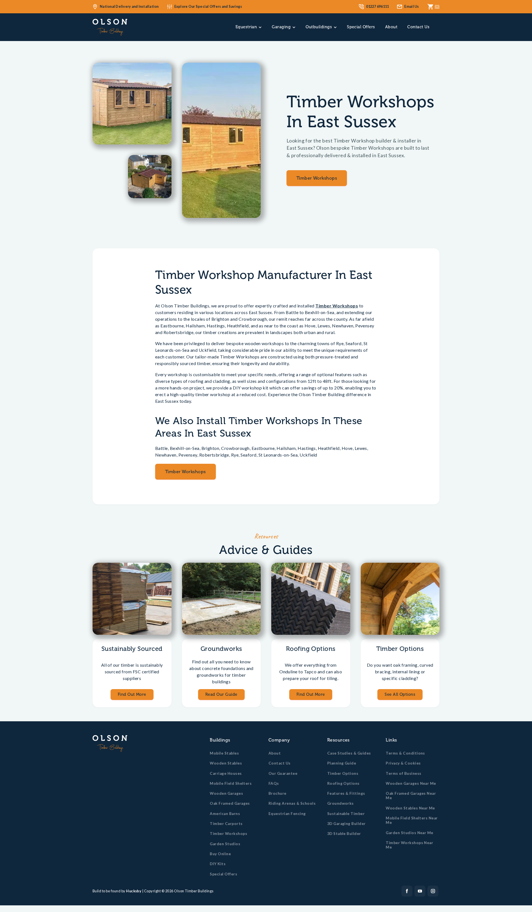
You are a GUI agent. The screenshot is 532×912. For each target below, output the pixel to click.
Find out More (310, 694)
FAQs (273, 783)
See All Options (400, 694)
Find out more (132, 694)
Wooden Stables (226, 763)
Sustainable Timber (346, 813)
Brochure (277, 793)
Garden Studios (225, 844)
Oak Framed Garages (230, 803)
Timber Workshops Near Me (409, 844)
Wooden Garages (226, 793)
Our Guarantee (282, 773)
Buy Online (220, 854)
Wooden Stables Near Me (410, 808)
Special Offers (361, 26)
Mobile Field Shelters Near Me (412, 820)
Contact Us (418, 26)
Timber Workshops (316, 178)
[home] (110, 27)
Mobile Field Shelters (231, 783)
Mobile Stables (224, 753)
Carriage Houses (226, 773)
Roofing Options (343, 783)
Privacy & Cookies (403, 763)
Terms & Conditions (405, 753)
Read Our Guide (221, 694)
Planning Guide (341, 763)
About (391, 26)
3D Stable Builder (344, 833)
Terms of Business (403, 773)
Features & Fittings (346, 793)
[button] (249, 27)
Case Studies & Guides (349, 753)
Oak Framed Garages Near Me (411, 795)
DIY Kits (218, 864)
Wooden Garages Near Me (411, 783)
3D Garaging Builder (346, 823)
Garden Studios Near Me (409, 833)
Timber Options (343, 773)
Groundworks (340, 803)
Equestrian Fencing (287, 813)
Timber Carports (226, 823)
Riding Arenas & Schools (292, 803)
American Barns (225, 813)
